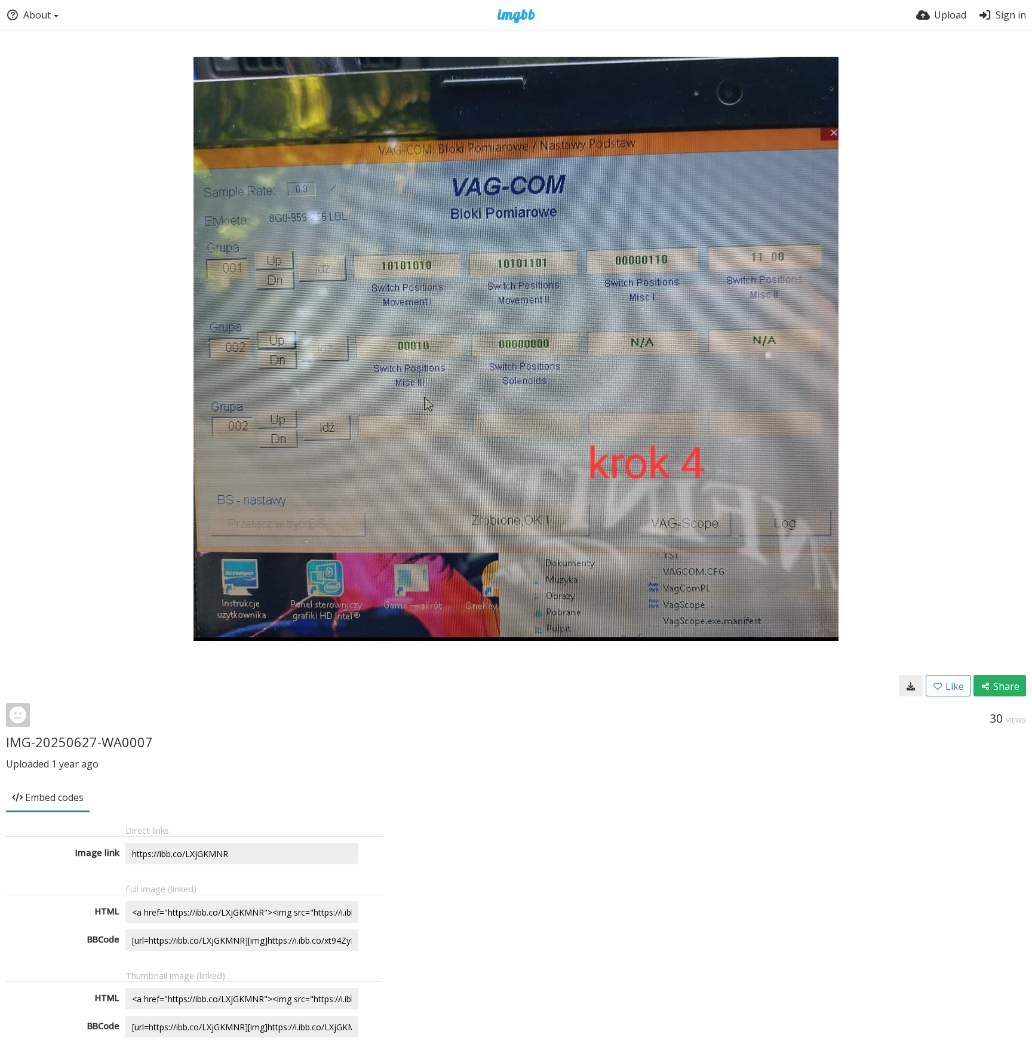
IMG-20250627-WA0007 (79, 742)
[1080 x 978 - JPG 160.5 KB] (911, 685)
